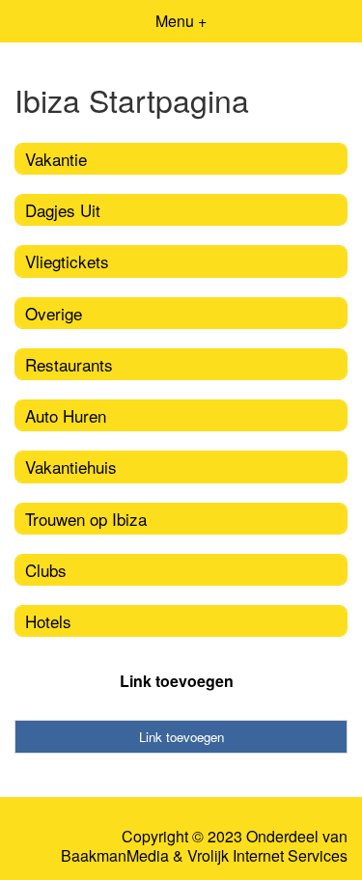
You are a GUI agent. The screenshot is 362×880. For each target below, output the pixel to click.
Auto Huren (65, 415)
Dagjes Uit (62, 210)
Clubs (46, 570)
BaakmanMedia (115, 856)
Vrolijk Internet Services (267, 856)
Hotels (48, 621)
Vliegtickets (67, 261)
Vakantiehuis (71, 466)
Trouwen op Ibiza (86, 519)
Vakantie (56, 159)
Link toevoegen (177, 681)
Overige (53, 313)
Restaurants (69, 364)
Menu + (181, 21)
